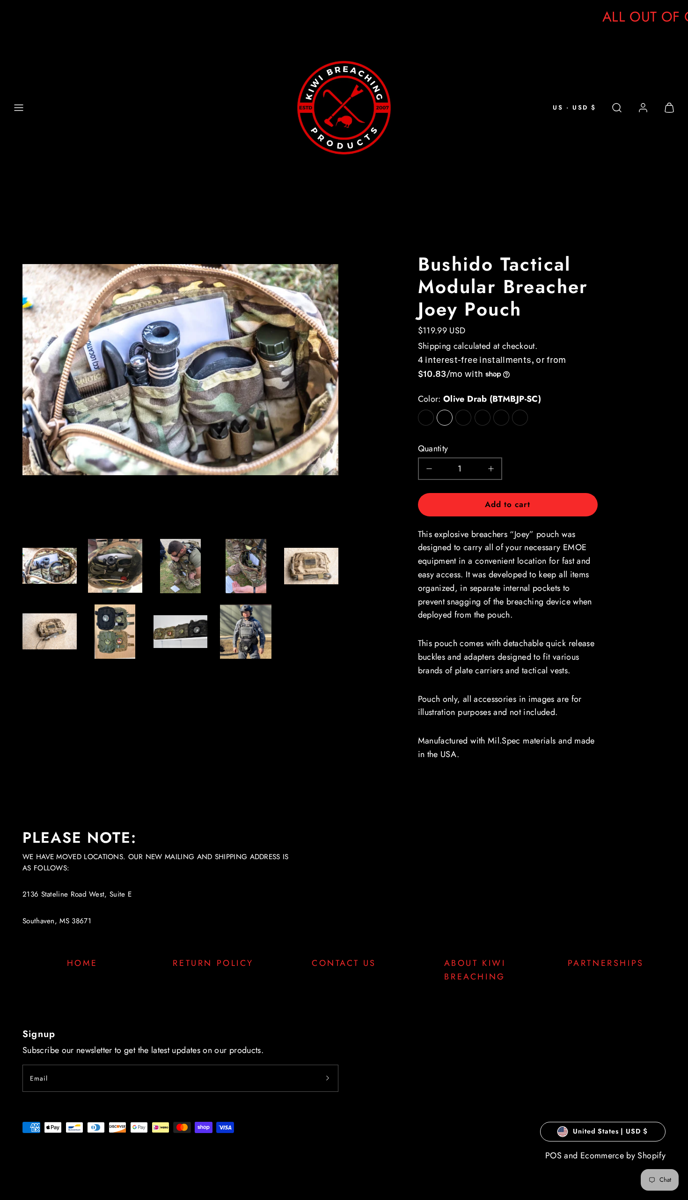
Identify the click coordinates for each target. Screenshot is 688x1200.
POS (553, 1155)
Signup (38, 1034)
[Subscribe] (327, 1078)
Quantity (433, 448)
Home (82, 963)
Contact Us (344, 963)
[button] (18, 107)
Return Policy (213, 963)
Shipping (434, 346)
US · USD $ (574, 107)
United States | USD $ (610, 1131)
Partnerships (606, 963)
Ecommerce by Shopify (623, 1155)
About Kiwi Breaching (475, 970)
